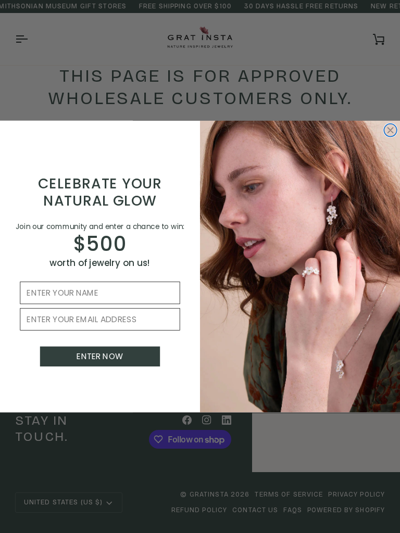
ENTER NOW (100, 356)
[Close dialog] (390, 130)
